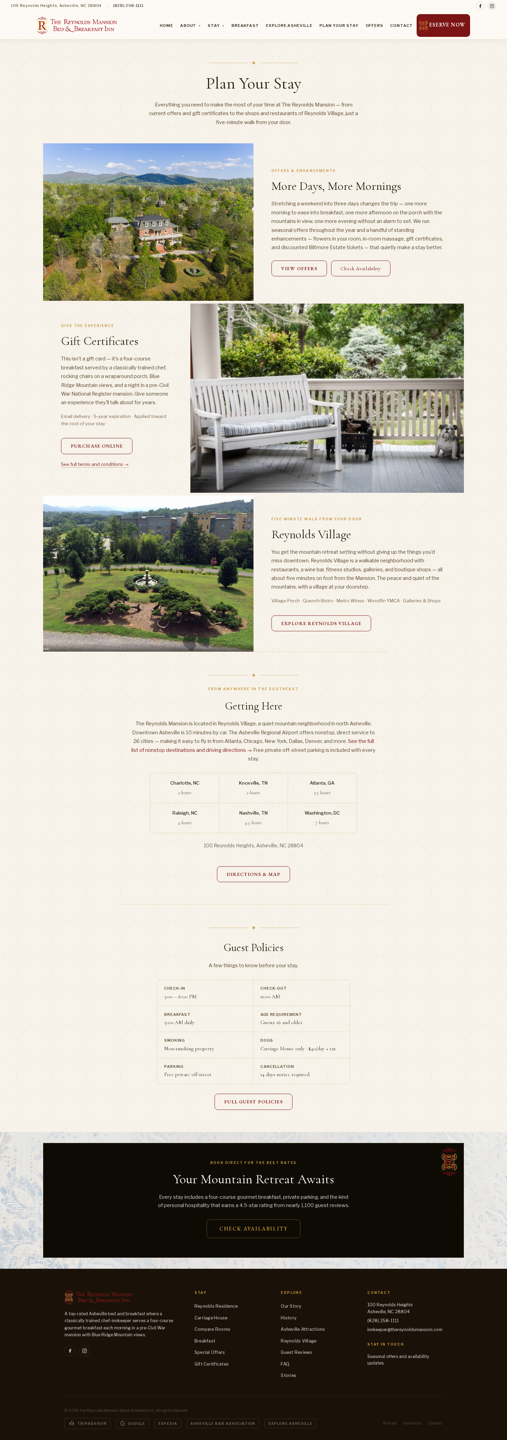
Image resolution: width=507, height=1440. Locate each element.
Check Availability (360, 268)
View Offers (299, 268)
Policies (390, 1423)
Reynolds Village (298, 1341)
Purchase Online (97, 446)
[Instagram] (492, 6)
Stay (216, 25)
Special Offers (210, 1352)
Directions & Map (254, 874)
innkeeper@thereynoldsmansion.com (405, 1329)
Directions (412, 1423)
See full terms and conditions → (95, 464)
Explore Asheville (289, 25)
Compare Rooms (212, 1329)
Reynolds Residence (216, 1306)
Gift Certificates (212, 1364)
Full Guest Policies (253, 1102)
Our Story (291, 1306)
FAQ (285, 1364)
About (190, 25)
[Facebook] (480, 6)
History (289, 1317)
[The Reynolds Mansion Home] (77, 25)
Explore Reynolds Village (321, 623)
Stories (288, 1375)
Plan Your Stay (339, 25)
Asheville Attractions (303, 1329)
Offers (375, 25)
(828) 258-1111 (128, 5)
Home (166, 25)
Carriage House (211, 1317)
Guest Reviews (296, 1352)
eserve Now (447, 24)
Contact (401, 25)
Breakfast (245, 25)
